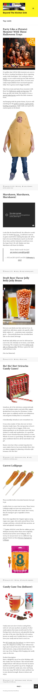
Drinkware (19, 680)
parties (4, 188)
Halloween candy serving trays (19, 91)
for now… (17, 235)
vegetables (30, 580)
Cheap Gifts (6, 682)
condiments (6, 459)
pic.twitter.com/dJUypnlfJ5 (20, 252)
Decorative (19, 457)
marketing (27, 271)
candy (25, 186)
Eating (17, 271)
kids (26, 580)
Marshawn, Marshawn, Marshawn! (16, 196)
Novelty (24, 680)
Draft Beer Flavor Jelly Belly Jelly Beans (16, 279)
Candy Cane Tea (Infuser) (17, 586)
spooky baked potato (9, 95)
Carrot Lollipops (12, 465)
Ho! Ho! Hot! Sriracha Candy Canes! (15, 367)
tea (15, 682)
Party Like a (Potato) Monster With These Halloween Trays (15, 32)
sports (31, 271)
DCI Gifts (11, 682)
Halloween (29, 186)
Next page (36, 686)
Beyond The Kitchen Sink (15, 12)
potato (5, 78)
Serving (19, 186)
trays (12, 188)
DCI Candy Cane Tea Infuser (14, 642)
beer (22, 359)
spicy (16, 459)
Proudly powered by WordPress (11, 691)
